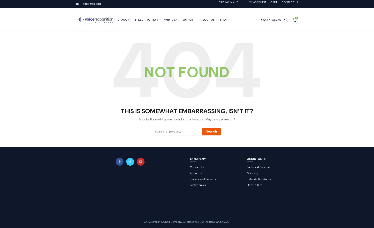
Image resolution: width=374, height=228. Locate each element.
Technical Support (258, 167)
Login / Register (271, 20)
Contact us (290, 2)
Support (189, 19)
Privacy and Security (203, 179)
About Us (207, 19)
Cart (273, 2)
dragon (123, 19)
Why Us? (170, 19)
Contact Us (197, 167)
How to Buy (254, 185)
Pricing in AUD (228, 2)
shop (224, 19)
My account (257, 2)
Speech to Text (147, 19)
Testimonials (198, 185)
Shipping (252, 173)
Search (211, 131)
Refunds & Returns (259, 179)
